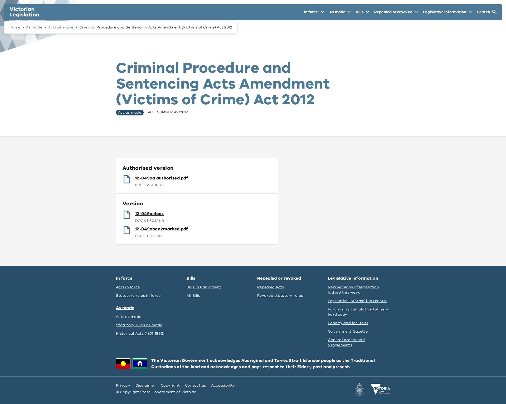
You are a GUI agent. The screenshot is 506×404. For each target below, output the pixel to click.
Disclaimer (145, 385)
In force (124, 278)
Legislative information (353, 278)
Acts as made (61, 27)
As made (34, 27)
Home (14, 27)
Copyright (170, 385)
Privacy (123, 385)
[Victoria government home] (380, 389)
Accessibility (223, 385)
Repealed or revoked (279, 278)
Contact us (195, 385)
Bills (191, 278)
